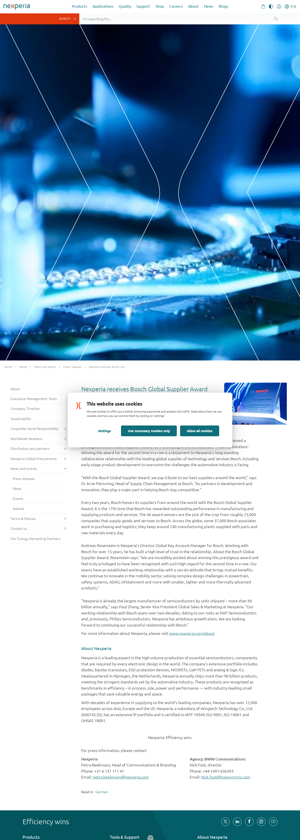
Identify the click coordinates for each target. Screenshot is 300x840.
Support (143, 6)
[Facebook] (249, 821)
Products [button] (79, 6)
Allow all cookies (199, 431)
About (193, 6)
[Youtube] (273, 821)
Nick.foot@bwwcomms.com (225, 777)
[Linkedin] (237, 821)
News (208, 6)
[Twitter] (225, 821)
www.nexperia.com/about (192, 633)
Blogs (223, 6)
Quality (125, 6)
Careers (176, 6)
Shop (159, 6)
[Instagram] (261, 821)
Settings (104, 431)
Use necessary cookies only (149, 431)
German (102, 792)
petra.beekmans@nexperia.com (121, 777)
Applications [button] (103, 6)
